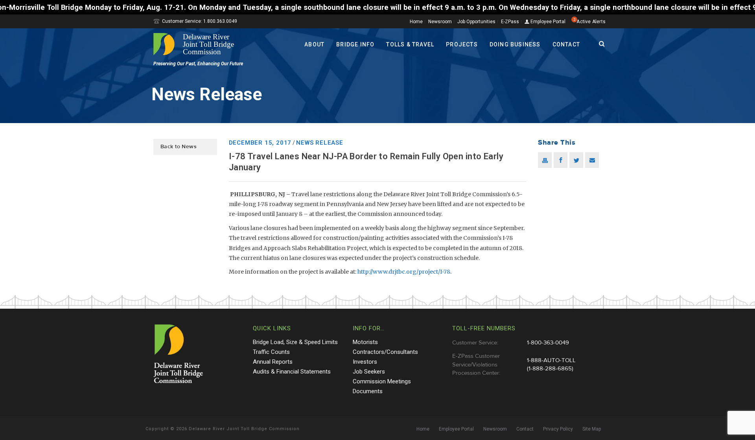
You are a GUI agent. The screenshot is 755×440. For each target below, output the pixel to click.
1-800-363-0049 (548, 342)
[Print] (545, 160)
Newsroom (440, 22)
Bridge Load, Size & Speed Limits (295, 342)
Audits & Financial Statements (292, 371)
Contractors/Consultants (385, 351)
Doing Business (515, 44)
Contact (566, 44)
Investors (365, 361)
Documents (368, 391)
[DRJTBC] (196, 44)
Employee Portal (547, 21)
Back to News (178, 146)
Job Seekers (369, 371)
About (314, 44)
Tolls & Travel (410, 44)
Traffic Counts (271, 351)
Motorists (365, 342)
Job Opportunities (476, 22)
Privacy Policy (558, 429)
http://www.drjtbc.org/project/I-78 (403, 271)
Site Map (591, 429)
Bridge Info (355, 44)
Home (416, 22)
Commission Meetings (382, 381)
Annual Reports (273, 361)
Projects (462, 44)
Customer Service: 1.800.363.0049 (199, 21)
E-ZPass (510, 22)
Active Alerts (591, 21)
